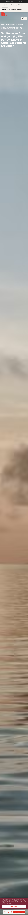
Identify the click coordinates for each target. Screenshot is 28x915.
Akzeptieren (14, 906)
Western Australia (5, 7)
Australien (19, 4)
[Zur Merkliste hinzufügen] (25, 18)
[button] (8, 912)
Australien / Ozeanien (10, 4)
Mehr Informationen (6, 903)
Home (3, 4)
